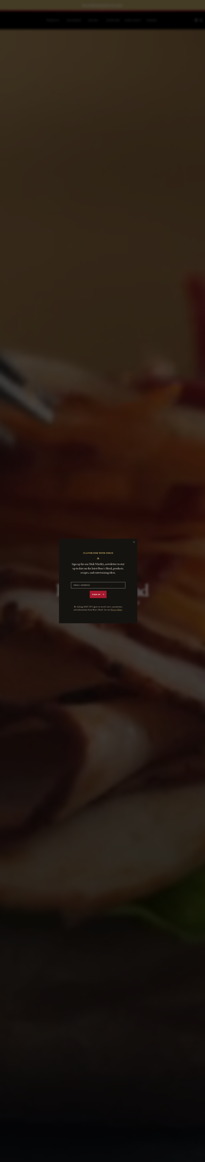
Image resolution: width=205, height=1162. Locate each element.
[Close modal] (134, 542)
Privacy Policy (116, 609)
